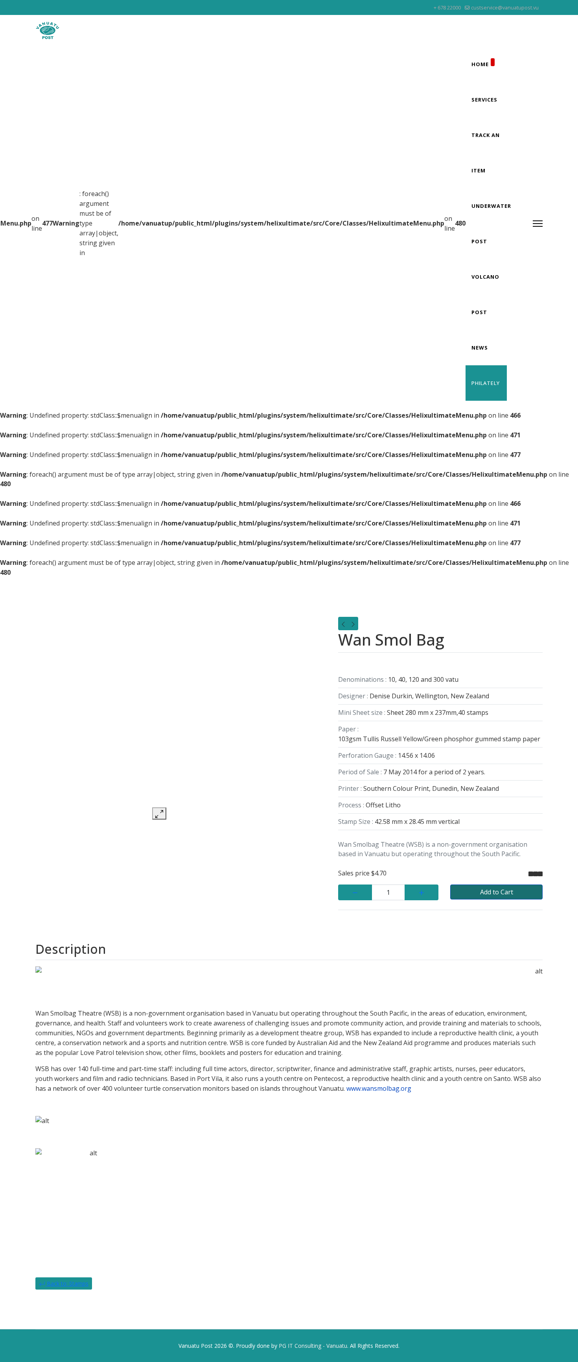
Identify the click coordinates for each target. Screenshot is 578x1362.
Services (484, 99)
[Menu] (538, 223)
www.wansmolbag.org (378, 1088)
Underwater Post (491, 223)
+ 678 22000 (447, 7)
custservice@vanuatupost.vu (505, 7)
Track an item (485, 152)
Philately (485, 383)
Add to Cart (496, 892)
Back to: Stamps (66, 1283)
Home (480, 64)
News (479, 347)
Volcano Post (485, 294)
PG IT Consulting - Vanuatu (313, 1345)
